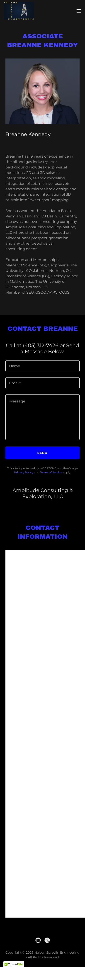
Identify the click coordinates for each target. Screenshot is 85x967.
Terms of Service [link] (51, 472)
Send (42, 453)
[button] (78, 10)
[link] (19, 11)
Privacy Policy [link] (23, 472)
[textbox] (42, 366)
